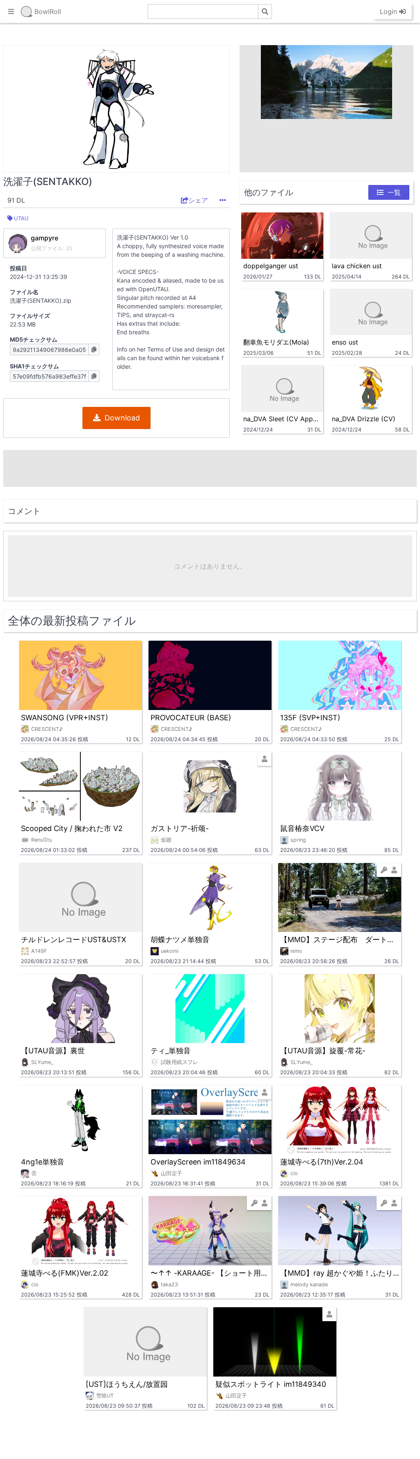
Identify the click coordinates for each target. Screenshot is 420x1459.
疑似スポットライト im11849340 (270, 1384)
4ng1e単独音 (42, 1162)
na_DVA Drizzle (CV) (363, 419)
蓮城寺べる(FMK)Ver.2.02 (64, 1273)
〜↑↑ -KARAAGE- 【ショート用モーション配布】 (210, 1273)
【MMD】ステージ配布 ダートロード (339, 939)
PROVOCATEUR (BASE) (191, 717)
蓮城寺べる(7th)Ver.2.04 (321, 1162)
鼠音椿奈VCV (302, 828)
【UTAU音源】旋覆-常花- (322, 1050)
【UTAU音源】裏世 (53, 1050)
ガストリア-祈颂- (180, 828)
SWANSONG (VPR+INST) (64, 717)
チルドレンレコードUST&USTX (73, 939)
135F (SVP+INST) (310, 717)
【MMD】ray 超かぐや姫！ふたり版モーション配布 (339, 1273)
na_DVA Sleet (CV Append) (282, 419)
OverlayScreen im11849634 (198, 1162)
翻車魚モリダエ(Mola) (276, 342)
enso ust (345, 342)
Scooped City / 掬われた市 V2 (72, 828)
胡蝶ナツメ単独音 (180, 939)
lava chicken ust (357, 266)
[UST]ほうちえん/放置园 (127, 1384)
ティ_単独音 (171, 1050)
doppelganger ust (270, 266)
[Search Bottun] (265, 11)
